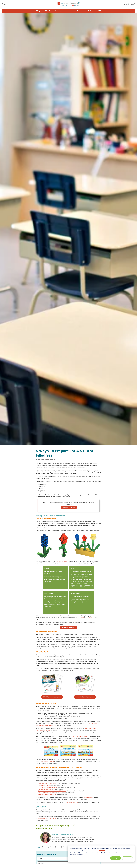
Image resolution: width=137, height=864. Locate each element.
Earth (82, 617)
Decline (127, 858)
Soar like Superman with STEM (47, 794)
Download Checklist (69, 507)
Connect (80, 11)
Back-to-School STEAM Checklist (47, 818)
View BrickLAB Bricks (68, 627)
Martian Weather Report (45, 789)
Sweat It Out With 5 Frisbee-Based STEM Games (52, 791)
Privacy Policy (102, 850)
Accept (115, 858)
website (79, 736)
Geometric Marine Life (44, 785)
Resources (59, 11)
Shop (38, 11)
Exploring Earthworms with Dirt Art (48, 787)
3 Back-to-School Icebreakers (85, 697)
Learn (70, 11)
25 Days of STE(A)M (48, 761)
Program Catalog (88, 797)
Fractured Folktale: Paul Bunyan (47, 783)
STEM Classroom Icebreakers (52, 697)
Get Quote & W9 (94, 11)
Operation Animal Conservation (47, 792)
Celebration (90, 617)
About (47, 11)
